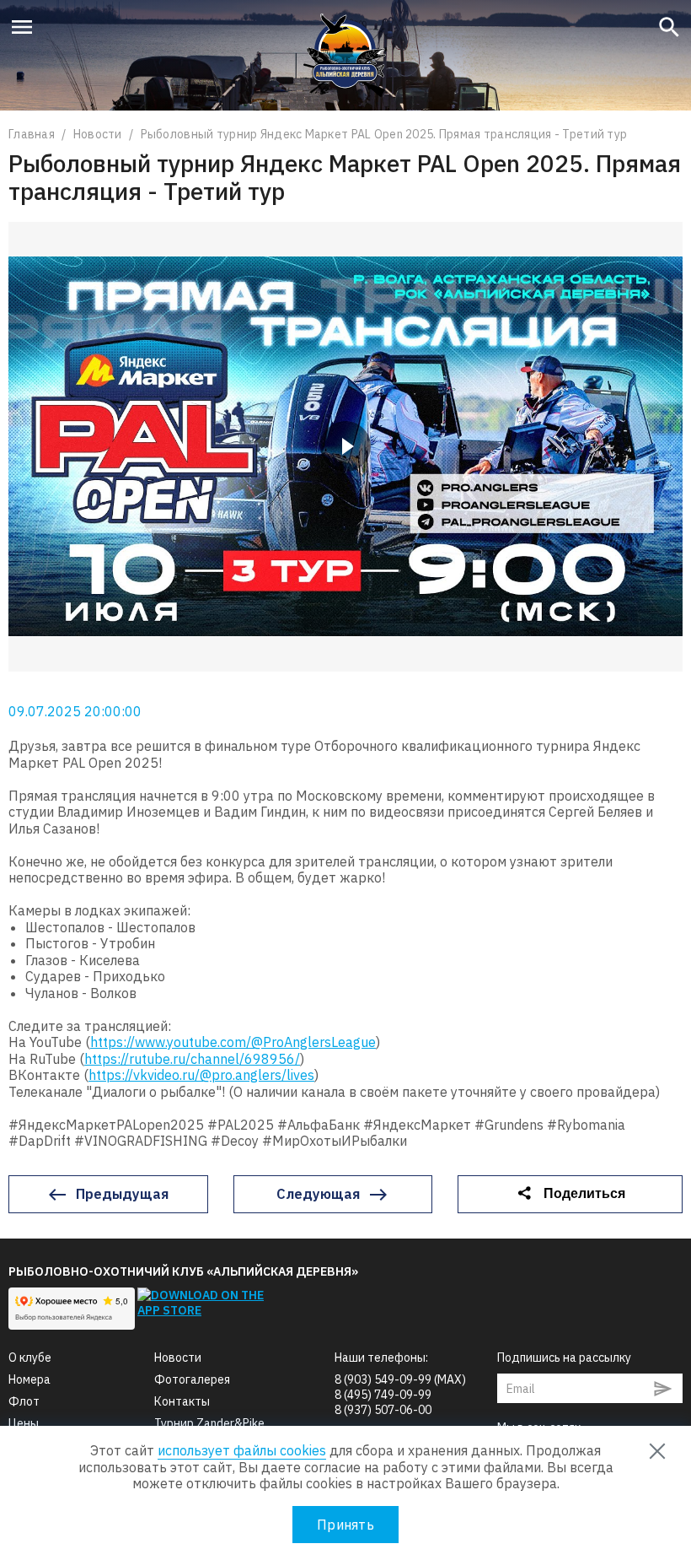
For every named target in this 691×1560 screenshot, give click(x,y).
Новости (99, 134)
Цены (23, 1423)
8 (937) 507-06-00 (383, 1409)
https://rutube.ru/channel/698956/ (192, 1058)
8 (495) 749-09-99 (383, 1394)
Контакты (182, 1401)
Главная (32, 134)
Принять (345, 1524)
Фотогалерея (192, 1379)
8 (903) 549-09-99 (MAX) (400, 1379)
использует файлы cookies (242, 1450)
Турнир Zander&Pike (209, 1423)
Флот (24, 1401)
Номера (29, 1379)
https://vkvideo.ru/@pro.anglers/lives (201, 1074)
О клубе (29, 1357)
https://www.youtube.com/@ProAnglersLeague (233, 1042)
